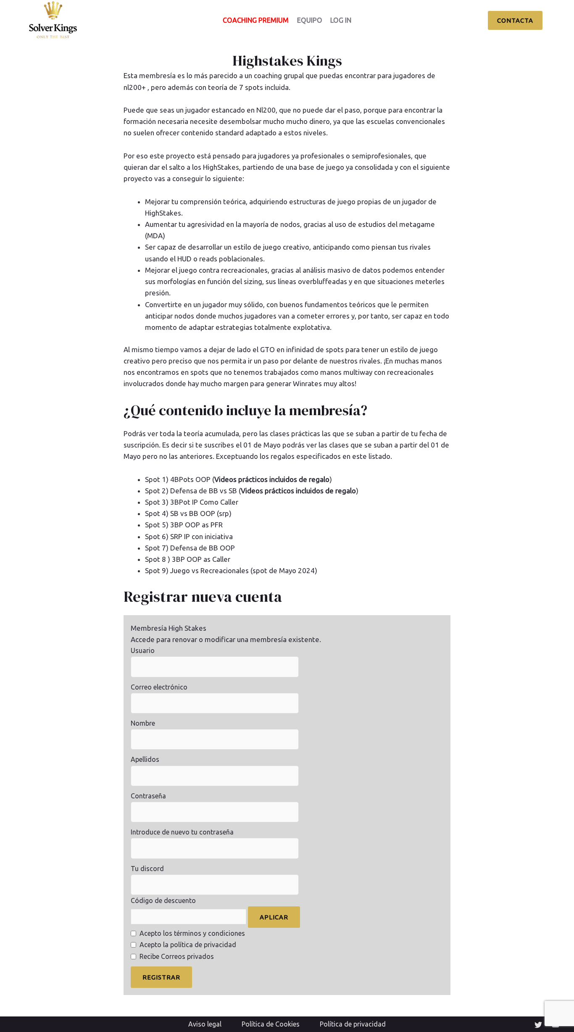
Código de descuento (163, 900)
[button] (515, 20)
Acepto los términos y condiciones (192, 933)
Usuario (143, 650)
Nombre (143, 723)
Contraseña (148, 796)
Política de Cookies (271, 1024)
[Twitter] (538, 1025)
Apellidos (145, 759)
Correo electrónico (159, 687)
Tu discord (147, 868)
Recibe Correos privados (177, 956)
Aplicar (274, 917)
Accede (143, 639)
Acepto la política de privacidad (188, 944)
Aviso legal (204, 1024)
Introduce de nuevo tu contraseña (182, 832)
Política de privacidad (353, 1024)
